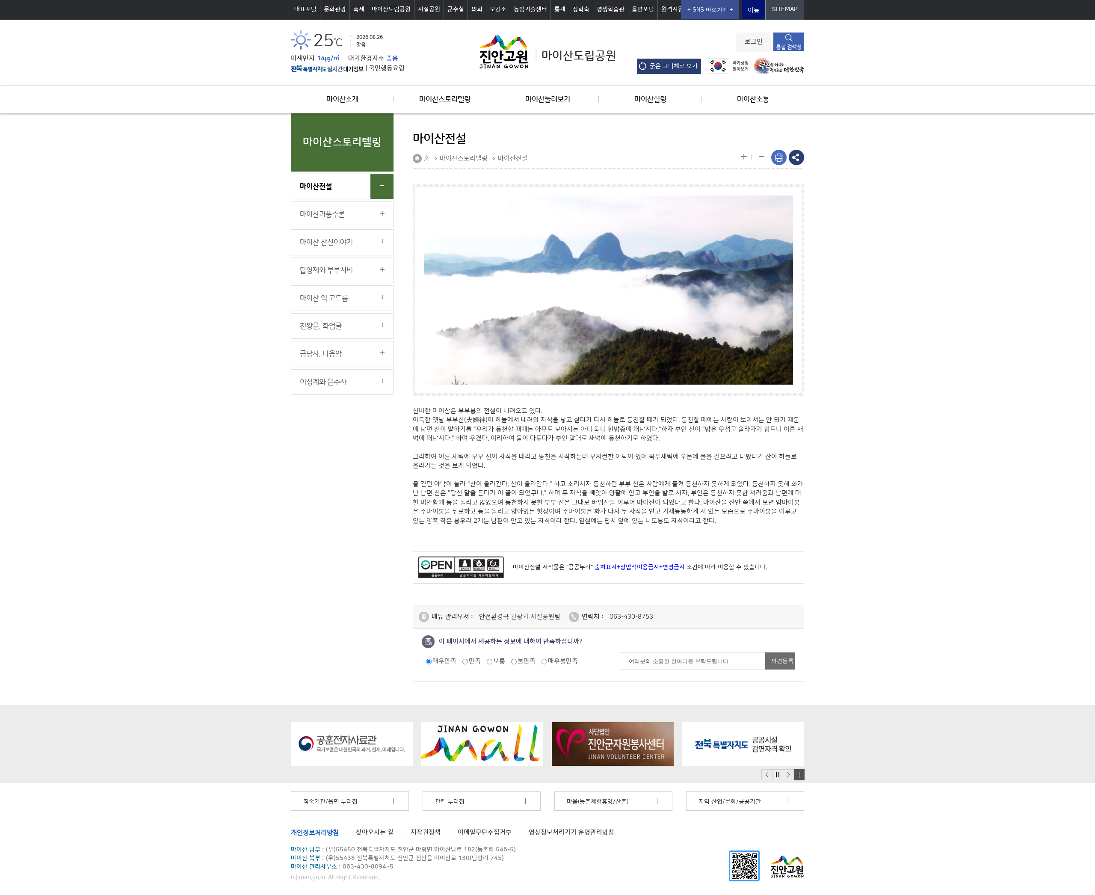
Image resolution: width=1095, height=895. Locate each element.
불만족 (527, 661)
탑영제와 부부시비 (326, 270)
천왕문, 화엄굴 (321, 326)
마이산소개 (342, 99)
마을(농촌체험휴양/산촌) (597, 801)
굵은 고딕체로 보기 (674, 66)
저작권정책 (426, 832)
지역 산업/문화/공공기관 (729, 801)
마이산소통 (753, 99)
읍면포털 (643, 9)
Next (788, 775)
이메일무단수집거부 (485, 832)
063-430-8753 (631, 616)
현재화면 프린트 (779, 157)
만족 (475, 661)
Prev (766, 775)
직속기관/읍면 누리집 (330, 801)
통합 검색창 (789, 47)
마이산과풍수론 (322, 214)
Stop (777, 775)
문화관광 (335, 9)
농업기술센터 (530, 9)
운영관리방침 (571, 832)
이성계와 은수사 (323, 382)
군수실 (455, 9)
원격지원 (672, 9)
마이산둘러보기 (547, 99)
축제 (358, 9)
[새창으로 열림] (352, 744)
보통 (499, 661)
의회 (476, 9)
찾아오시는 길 (375, 832)
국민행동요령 (387, 68)
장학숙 (581, 9)
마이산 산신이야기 (326, 242)
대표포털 (305, 9)
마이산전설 (316, 186)
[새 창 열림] (327, 68)
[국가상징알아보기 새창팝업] (725, 65)
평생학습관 (610, 9)
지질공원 (429, 9)
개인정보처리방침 (315, 832)
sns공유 (796, 157)
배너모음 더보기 (799, 774)
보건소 (498, 9)
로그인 (754, 42)
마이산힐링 (650, 99)
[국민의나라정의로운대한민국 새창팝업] (777, 65)
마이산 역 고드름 (324, 298)
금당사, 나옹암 (321, 354)
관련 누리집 (450, 801)
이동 (754, 10)
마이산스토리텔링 (445, 99)
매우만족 (444, 661)
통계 (559, 9)
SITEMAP (785, 9)
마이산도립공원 (391, 9)
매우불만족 (563, 661)
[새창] (744, 865)
